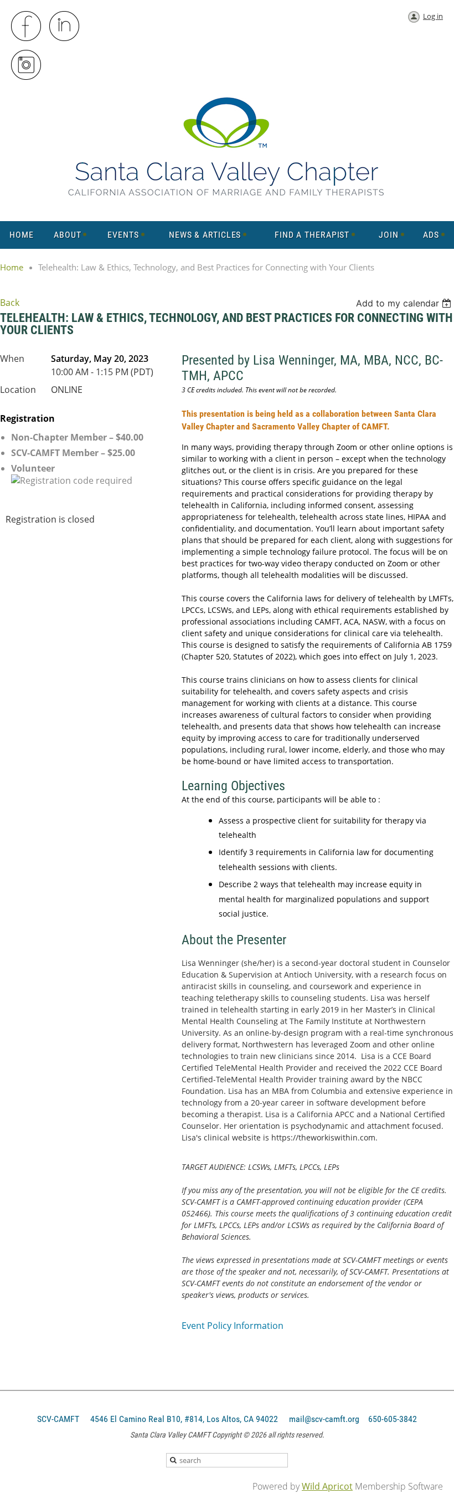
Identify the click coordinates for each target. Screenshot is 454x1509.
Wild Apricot (327, 1486)
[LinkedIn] (64, 26)
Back (9, 302)
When (12, 358)
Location (18, 389)
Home (11, 267)
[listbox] (405, 303)
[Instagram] (26, 65)
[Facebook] (26, 26)
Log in (433, 16)
